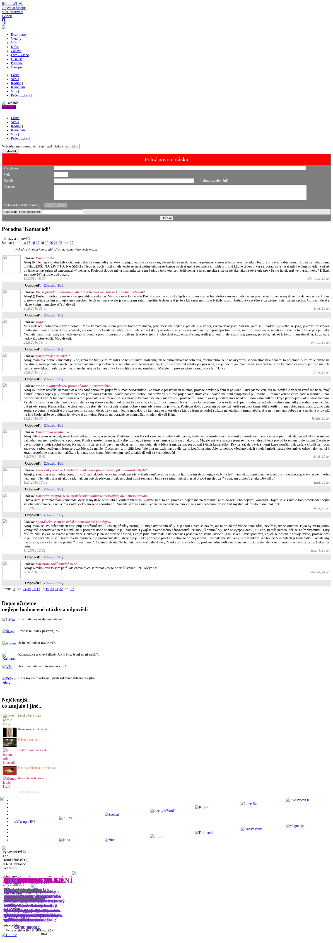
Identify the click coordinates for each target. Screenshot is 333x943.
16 (33, 243)
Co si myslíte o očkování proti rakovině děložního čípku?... (58, 678)
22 (60, 243)
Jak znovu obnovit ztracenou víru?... (43, 666)
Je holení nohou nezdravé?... (38, 642)
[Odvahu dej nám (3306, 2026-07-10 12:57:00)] (10, 746)
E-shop (7, 16)
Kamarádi (9, 107)
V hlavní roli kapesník (32, 750)
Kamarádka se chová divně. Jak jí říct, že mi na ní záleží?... (59, 654)
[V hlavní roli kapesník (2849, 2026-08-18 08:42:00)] (10, 763)
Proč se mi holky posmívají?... (39, 631)
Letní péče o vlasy (29, 715)
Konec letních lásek (30, 778)
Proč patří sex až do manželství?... (41, 619)
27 (71, 243)
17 (37, 243)
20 (51, 243)
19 (46, 243)
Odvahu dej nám (28, 739)
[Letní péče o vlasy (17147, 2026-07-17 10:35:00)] (10, 724)
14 (24, 243)
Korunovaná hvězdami (32, 729)
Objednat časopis (14, 8)
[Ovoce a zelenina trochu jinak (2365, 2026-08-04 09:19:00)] (10, 774)
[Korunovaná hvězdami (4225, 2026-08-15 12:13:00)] (10, 735)
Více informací (12, 12)
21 (56, 243)
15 (28, 243)
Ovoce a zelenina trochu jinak (37, 767)
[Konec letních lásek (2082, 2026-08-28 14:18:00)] (10, 787)
